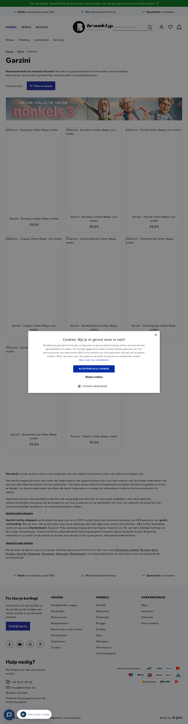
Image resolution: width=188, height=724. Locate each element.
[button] (94, 386)
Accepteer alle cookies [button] (94, 368)
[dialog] (94, 362)
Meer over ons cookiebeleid (94, 359)
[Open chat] (9, 714)
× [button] (155, 335)
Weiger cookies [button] (94, 376)
